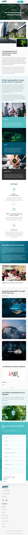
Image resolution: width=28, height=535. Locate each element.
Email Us (5, 496)
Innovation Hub (5, 518)
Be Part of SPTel (4, 403)
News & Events (5, 515)
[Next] (26, 275)
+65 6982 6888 (6, 490)
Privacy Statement (18, 533)
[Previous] (2, 275)
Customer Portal (5, 521)
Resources (4, 509)
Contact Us (20, 1)
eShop (3, 524)
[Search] (15, 1)
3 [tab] (14, 387)
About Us (4, 506)
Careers (3, 512)
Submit (4, 481)
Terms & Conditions (10, 533)
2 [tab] (13, 387)
